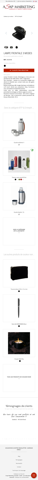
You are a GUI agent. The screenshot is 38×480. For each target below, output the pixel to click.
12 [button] (23, 439)
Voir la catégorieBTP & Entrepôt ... (19, 231)
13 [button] (24, 439)
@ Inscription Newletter (25, 1)
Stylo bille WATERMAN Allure (19, 324)
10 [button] (19, 439)
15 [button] (28, 439)
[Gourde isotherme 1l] (19, 127)
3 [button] (6, 439)
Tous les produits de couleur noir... (19, 377)
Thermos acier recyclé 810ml (19, 177)
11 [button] (21, 439)
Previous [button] (6, 33)
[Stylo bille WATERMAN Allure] (19, 308)
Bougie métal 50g (19, 359)
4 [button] (8, 439)
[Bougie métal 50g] (19, 343)
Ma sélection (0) (10, 1)
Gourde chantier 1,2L (19, 212)
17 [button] (32, 439)
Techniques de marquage (19, 470)
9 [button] (17, 439)
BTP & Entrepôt (18, 16)
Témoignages (19, 460)
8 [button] (15, 439)
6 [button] (12, 439)
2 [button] (4, 439)
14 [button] (26, 439)
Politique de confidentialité (22, 477)
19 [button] (36, 439)
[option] (19, 33)
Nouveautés (19, 463)
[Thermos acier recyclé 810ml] (19, 162)
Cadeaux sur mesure (19, 474)
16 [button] (30, 439)
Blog (19, 456)
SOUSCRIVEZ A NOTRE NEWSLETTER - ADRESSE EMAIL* (19, 448)
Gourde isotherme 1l (19, 142)
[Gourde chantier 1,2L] (19, 196)
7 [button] (13, 439)
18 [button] (34, 439)
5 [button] (10, 439)
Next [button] (31, 33)
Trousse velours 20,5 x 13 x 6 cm (19, 289)
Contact (19, 467)
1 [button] (2, 439)
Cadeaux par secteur (8, 16)
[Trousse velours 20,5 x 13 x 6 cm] (19, 273)
